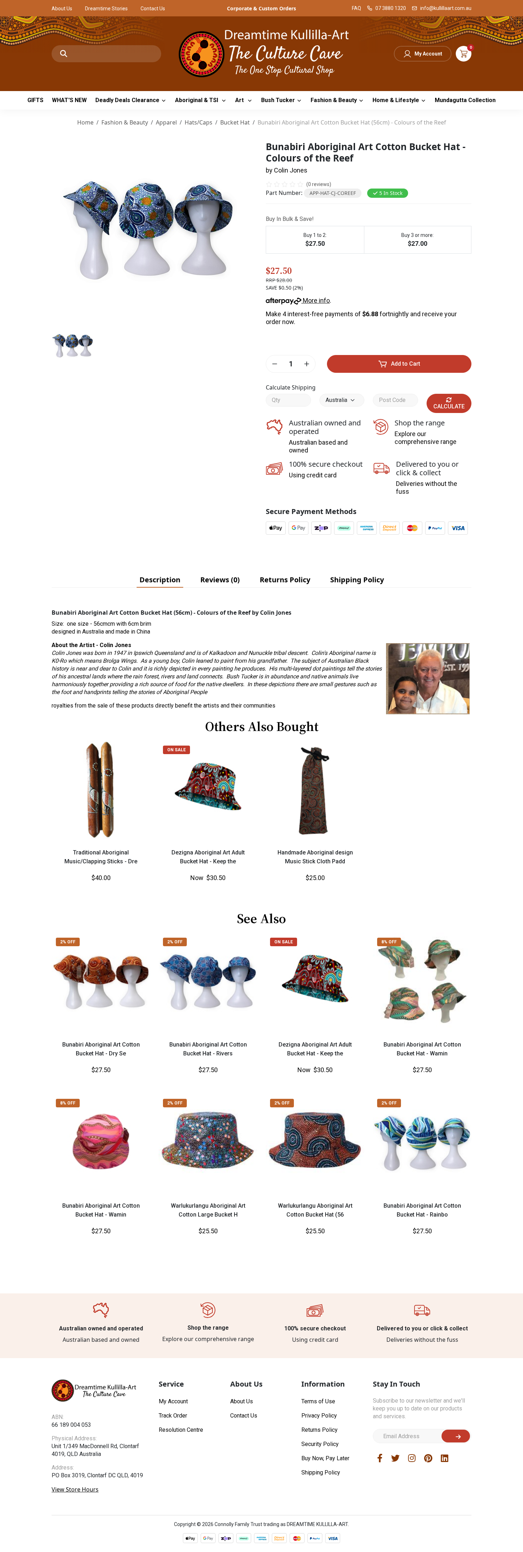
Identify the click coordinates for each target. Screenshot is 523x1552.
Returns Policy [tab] (285, 579)
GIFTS (35, 100)
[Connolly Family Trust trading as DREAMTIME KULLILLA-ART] (261, 52)
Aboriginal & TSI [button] (197, 100)
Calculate (449, 406)
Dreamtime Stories (106, 8)
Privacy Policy (319, 1415)
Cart (463, 54)
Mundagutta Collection (465, 100)
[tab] (160, 579)
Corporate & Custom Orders (261, 8)
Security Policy (320, 1444)
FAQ (356, 8)
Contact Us (153, 8)
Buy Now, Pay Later (325, 1458)
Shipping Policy (320, 1472)
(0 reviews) (318, 184)
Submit (456, 1436)
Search (63, 53)
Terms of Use (318, 1401)
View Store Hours (75, 1489)
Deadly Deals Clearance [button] (127, 100)
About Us (62, 8)
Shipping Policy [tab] (357, 579)
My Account (428, 54)
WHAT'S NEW (69, 100)
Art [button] (240, 100)
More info (315, 300)
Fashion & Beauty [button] (334, 100)
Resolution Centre (181, 1429)
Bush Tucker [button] (278, 100)
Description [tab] (159, 579)
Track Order (173, 1415)
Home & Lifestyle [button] (396, 100)
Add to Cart (405, 363)
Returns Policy (319, 1429)
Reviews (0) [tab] (220, 579)
